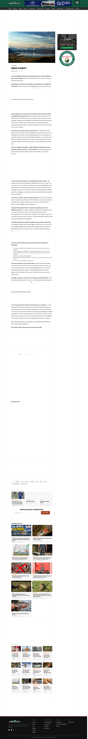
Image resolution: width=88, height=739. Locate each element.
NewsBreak (46, 728)
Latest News (58, 722)
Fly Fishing (32, 481)
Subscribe (45, 512)
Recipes (53, 8)
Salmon (33, 730)
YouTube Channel (48, 722)
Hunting (15, 8)
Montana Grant (24, 483)
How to (45, 481)
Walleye (34, 728)
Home (10, 8)
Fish (22, 481)
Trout (33, 726)
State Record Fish (69, 8)
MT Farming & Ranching (61, 724)
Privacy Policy (71, 722)
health (41, 481)
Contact (77, 8)
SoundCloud (47, 724)
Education (13, 65)
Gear (37, 481)
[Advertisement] (43, 21)
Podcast (26, 8)
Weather (48, 8)
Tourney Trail (60, 8)
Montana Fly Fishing (15, 483)
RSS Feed (46, 726)
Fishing (20, 8)
